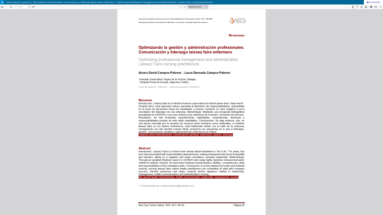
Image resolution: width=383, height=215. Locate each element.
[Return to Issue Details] (2, 2)
